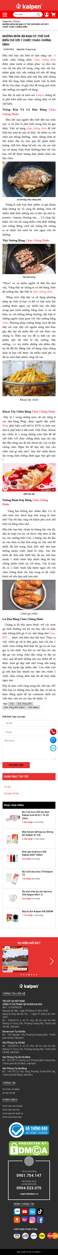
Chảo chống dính (45, 59)
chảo (5, 322)
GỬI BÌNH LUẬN (16, 765)
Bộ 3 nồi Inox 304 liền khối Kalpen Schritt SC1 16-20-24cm (36, 815)
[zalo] (17, 1212)
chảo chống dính (37, 128)
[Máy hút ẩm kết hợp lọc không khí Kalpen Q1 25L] (12, 838)
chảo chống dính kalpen (14, 707)
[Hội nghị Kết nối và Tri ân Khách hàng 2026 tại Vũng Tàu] (15, 959)
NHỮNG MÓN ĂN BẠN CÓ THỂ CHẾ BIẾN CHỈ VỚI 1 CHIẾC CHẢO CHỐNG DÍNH (26, 40)
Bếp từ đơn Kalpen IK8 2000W (37, 911)
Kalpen (40, 95)
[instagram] (32, 1220)
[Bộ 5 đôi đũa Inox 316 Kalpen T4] (12, 878)
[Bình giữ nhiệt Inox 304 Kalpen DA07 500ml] (12, 858)
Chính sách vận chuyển (12, 1106)
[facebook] (40, 1220)
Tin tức (7, 786)
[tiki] (32, 1212)
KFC (5, 637)
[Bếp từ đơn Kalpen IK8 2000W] (12, 918)
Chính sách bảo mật (10, 1110)
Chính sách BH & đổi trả (12, 1113)
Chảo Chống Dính (37, 240)
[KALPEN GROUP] (29, 6)
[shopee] (17, 1220)
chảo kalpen (33, 707)
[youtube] (24, 1212)
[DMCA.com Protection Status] (29, 1148)
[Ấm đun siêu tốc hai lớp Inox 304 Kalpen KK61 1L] (12, 898)
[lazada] (24, 1220)
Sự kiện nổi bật (11, 793)
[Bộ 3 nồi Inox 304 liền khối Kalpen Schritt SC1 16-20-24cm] (12, 818)
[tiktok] (40, 1212)
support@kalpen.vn (29, 1194)
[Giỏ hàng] (52, 14)
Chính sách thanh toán (12, 1117)
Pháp (5, 425)
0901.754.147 (29, 1175)
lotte (52, 633)
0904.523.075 (29, 1188)
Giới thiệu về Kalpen (10, 1089)
